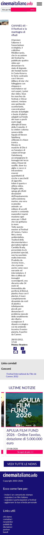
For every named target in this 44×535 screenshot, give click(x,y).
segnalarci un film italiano (16, 497)
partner (6, 529)
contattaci (7, 519)
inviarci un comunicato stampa (18, 494)
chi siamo (7, 516)
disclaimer (7, 527)
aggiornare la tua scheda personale (20, 502)
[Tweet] (22, 349)
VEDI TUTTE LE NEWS (22, 464)
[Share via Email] (16, 353)
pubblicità (7, 524)
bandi (5, 532)
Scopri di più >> (23, 452)
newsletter (8, 521)
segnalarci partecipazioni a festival (20, 499)
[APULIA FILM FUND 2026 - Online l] (23, 409)
